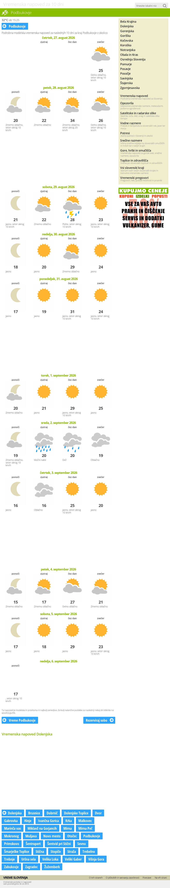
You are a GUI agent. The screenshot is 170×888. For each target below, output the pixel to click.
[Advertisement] (58, 158)
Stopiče (56, 851)
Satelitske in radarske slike (138, 113)
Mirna (67, 828)
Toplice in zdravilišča (134, 160)
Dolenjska (15, 812)
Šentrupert (33, 843)
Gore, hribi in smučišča (135, 150)
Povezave (147, 877)
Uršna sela (28, 859)
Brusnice (34, 812)
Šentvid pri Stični (59, 843)
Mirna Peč (85, 828)
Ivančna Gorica (48, 820)
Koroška (125, 45)
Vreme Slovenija (15, 878)
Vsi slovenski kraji (132, 168)
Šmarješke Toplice (16, 851)
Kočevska (126, 40)
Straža (71, 851)
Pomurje (126, 64)
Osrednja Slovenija (132, 59)
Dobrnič (52, 812)
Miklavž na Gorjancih (42, 828)
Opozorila (126, 103)
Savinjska (126, 78)
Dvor (98, 812)
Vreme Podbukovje (22, 720)
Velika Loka (50, 859)
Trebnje (9, 859)
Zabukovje (11, 866)
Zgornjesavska (130, 88)
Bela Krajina (128, 21)
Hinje (27, 820)
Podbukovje (17, 26)
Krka (68, 820)
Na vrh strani (161, 877)
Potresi (125, 133)
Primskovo (11, 843)
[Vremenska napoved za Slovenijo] (5, 15)
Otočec (72, 835)
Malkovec (85, 820)
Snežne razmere (131, 140)
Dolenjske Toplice (76, 812)
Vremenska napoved (134, 96)
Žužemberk (52, 866)
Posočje (125, 73)
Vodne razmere (130, 123)
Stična (40, 851)
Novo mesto (52, 835)
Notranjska (127, 50)
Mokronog (11, 835)
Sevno (81, 843)
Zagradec (31, 866)
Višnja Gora (96, 859)
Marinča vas (12, 828)
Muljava (31, 835)
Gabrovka (11, 820)
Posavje (125, 69)
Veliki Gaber (73, 859)
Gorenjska (127, 31)
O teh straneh (96, 877)
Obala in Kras (129, 54)
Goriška (125, 35)
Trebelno (89, 851)
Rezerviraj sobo (97, 720)
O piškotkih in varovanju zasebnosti (122, 877)
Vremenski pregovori (134, 178)
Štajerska (126, 83)
